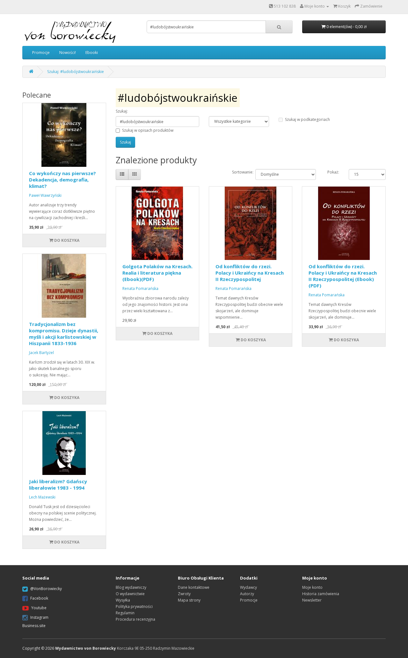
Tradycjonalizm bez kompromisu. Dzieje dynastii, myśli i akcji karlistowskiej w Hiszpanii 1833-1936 (63, 333)
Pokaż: (333, 172)
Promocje (41, 52)
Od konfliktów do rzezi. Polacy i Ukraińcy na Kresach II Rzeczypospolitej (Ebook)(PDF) (343, 276)
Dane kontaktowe (193, 587)
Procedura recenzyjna (135, 619)
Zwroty (184, 593)
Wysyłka (123, 600)
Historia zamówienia (320, 593)
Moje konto (312, 587)
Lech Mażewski (42, 497)
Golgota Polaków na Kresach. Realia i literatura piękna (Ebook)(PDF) (157, 272)
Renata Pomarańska (140, 288)
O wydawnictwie (130, 593)
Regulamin (125, 613)
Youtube (39, 607)
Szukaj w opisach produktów (147, 130)
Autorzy (247, 593)
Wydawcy (248, 587)
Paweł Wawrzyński (45, 195)
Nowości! (67, 52)
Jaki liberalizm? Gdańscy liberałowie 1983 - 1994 (58, 484)
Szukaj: (122, 111)
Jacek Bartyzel (41, 352)
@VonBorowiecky (46, 588)
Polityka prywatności (134, 606)
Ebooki (91, 52)
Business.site (34, 625)
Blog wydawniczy (131, 587)
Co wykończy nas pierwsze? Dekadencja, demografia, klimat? (62, 179)
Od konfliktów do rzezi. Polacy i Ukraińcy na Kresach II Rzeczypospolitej (249, 272)
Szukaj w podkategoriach (307, 119)
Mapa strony (189, 600)
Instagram (39, 617)
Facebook (39, 598)
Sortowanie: (239, 172)
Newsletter (312, 600)
